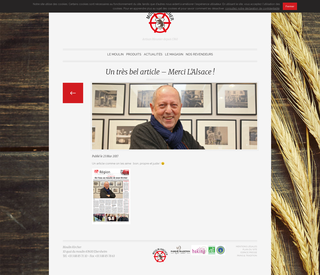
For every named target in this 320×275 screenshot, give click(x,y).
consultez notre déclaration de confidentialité (252, 8)
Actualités (153, 54)
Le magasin (174, 54)
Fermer (290, 6)
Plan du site (250, 249)
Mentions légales (246, 246)
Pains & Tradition (247, 255)
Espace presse (249, 252)
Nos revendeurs (199, 54)
